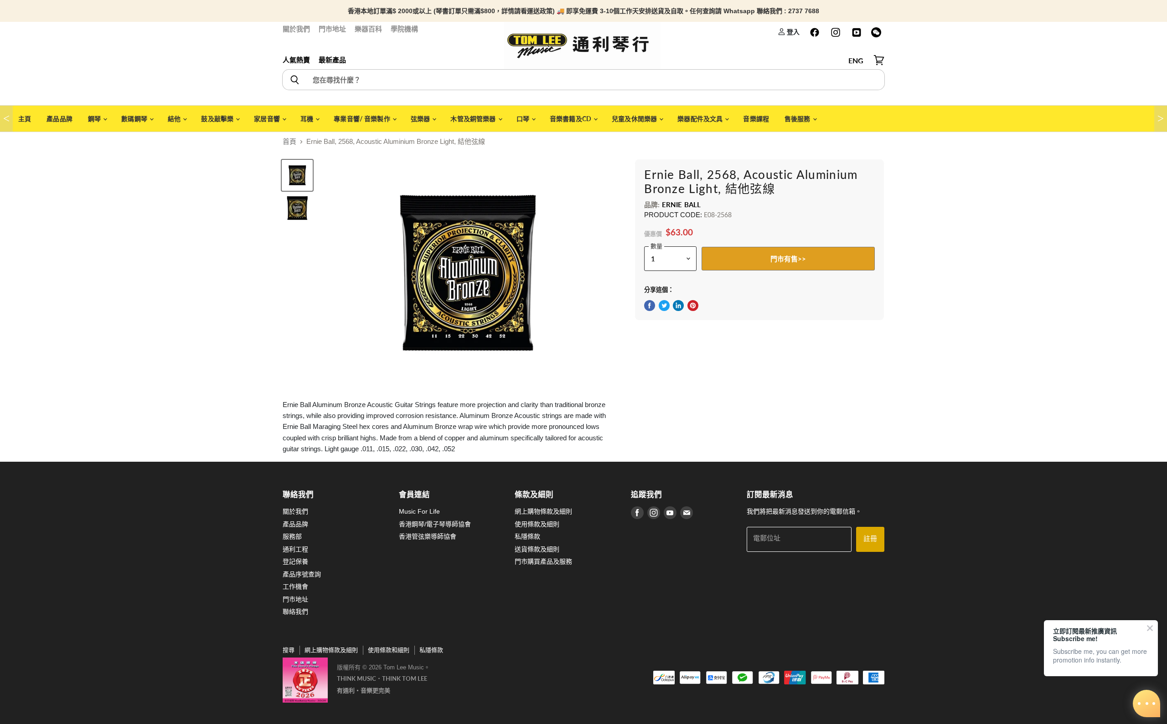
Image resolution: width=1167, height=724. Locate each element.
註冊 (870, 538)
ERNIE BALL (681, 204)
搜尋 (288, 650)
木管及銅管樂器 (473, 118)
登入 (792, 32)
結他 (175, 118)
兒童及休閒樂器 (635, 118)
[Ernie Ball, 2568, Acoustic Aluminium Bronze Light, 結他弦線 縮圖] (297, 175)
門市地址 (332, 29)
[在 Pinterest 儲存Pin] (692, 305)
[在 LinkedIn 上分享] (678, 305)
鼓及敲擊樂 (218, 118)
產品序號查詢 (302, 574)
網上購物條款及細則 (543, 511)
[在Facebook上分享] (649, 305)
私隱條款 (527, 536)
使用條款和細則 (388, 650)
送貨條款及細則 (537, 549)
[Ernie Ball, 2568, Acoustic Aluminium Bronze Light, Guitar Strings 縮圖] (297, 208)
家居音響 (267, 118)
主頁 (24, 118)
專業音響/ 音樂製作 (363, 118)
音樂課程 (756, 118)
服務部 (292, 536)
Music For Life (419, 511)
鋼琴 (95, 118)
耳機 (307, 118)
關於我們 (296, 29)
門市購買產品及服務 (543, 561)
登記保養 (295, 561)
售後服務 (798, 118)
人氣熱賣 (296, 60)
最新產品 (332, 60)
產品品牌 (59, 118)
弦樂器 (421, 118)
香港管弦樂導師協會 (427, 536)
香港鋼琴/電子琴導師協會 (435, 524)
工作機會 (295, 586)
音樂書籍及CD (571, 118)
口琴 (523, 118)
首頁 (289, 141)
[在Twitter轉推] (664, 305)
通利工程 (295, 549)
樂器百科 (368, 29)
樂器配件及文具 (700, 118)
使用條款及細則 (537, 524)
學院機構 (404, 29)
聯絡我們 (295, 611)
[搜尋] (294, 79)
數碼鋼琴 (135, 118)
